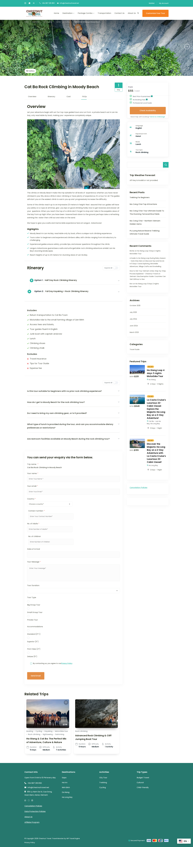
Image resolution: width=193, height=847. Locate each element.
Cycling (39, 731)
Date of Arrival (33, 549)
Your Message (34, 562)
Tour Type (31, 597)
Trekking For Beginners (140, 197)
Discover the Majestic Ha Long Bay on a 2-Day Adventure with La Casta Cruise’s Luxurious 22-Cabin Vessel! (156, 453)
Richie (132, 251)
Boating (29, 731)
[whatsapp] (29, 3)
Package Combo (85, 13)
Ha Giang (152, 379)
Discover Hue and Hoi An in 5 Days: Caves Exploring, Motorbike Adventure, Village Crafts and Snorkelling (147, 264)
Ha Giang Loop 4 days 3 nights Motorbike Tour (156, 373)
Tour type (139, 150)
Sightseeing (48, 734)
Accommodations (35, 626)
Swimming (59, 734)
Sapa (64, 777)
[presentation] (6, 46)
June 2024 (134, 326)
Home (56, 13)
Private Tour (32, 620)
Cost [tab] (69, 96)
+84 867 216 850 (48, 3)
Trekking (103, 782)
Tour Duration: (33, 585)
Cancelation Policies (138, 487)
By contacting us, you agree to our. (53, 663)
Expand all (108, 268)
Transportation (104, 13)
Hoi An (64, 782)
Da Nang (65, 792)
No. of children (34, 536)
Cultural (140, 782)
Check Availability (148, 110)
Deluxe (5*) (32, 656)
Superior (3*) (33, 641)
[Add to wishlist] (66, 702)
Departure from (141, 134)
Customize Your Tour (155, 13)
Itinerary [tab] (51, 96)
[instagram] (25, 3)
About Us (132, 13)
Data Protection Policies (35, 811)
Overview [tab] (32, 96)
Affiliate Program (31, 822)
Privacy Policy (66, 663)
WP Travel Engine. (73, 838)
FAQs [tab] (84, 96)
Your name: (32, 473)
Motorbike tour (61, 731)
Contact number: (36, 511)
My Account (164, 3)
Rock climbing (34, 734)
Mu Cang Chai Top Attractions (143, 204)
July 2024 (133, 319)
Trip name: (32, 464)
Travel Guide (135, 349)
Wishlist (152, 3)
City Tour (103, 777)
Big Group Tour (33, 605)
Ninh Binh (66, 787)
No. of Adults (33, 523)
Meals (138, 142)
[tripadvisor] (34, 3)
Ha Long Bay (155, 423)
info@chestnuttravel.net (69, 3)
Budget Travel (143, 777)
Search (166, 165)
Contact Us (119, 13)
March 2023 (134, 332)
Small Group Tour (34, 612)
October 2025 (135, 305)
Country (31, 499)
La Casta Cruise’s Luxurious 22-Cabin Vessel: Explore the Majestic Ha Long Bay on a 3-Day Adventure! (156, 409)
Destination (67, 13)
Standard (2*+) (33, 634)
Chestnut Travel (45, 838)
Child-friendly (143, 787)
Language (139, 126)
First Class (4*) (33, 649)
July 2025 (133, 312)
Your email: (32, 486)
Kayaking (48, 731)
